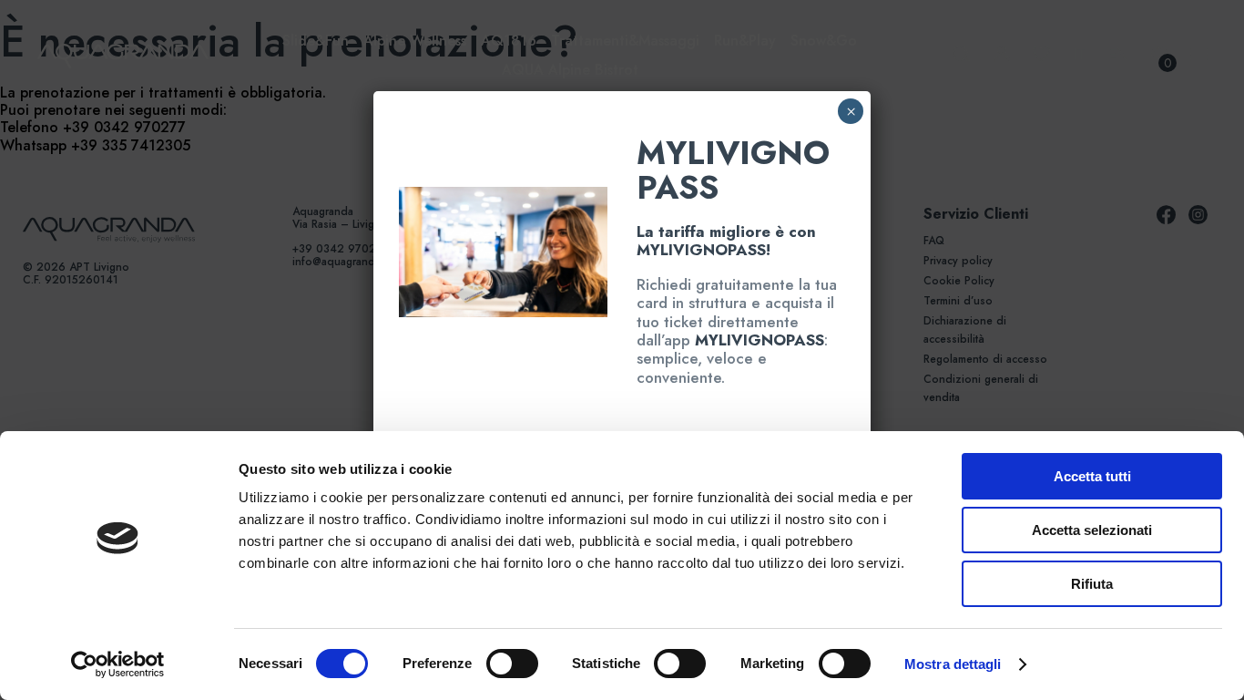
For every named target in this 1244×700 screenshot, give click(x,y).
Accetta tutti (1092, 476)
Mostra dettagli (953, 664)
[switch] (492, 663)
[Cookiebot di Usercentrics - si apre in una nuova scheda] (118, 664)
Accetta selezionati (1092, 530)
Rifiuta (1092, 584)
